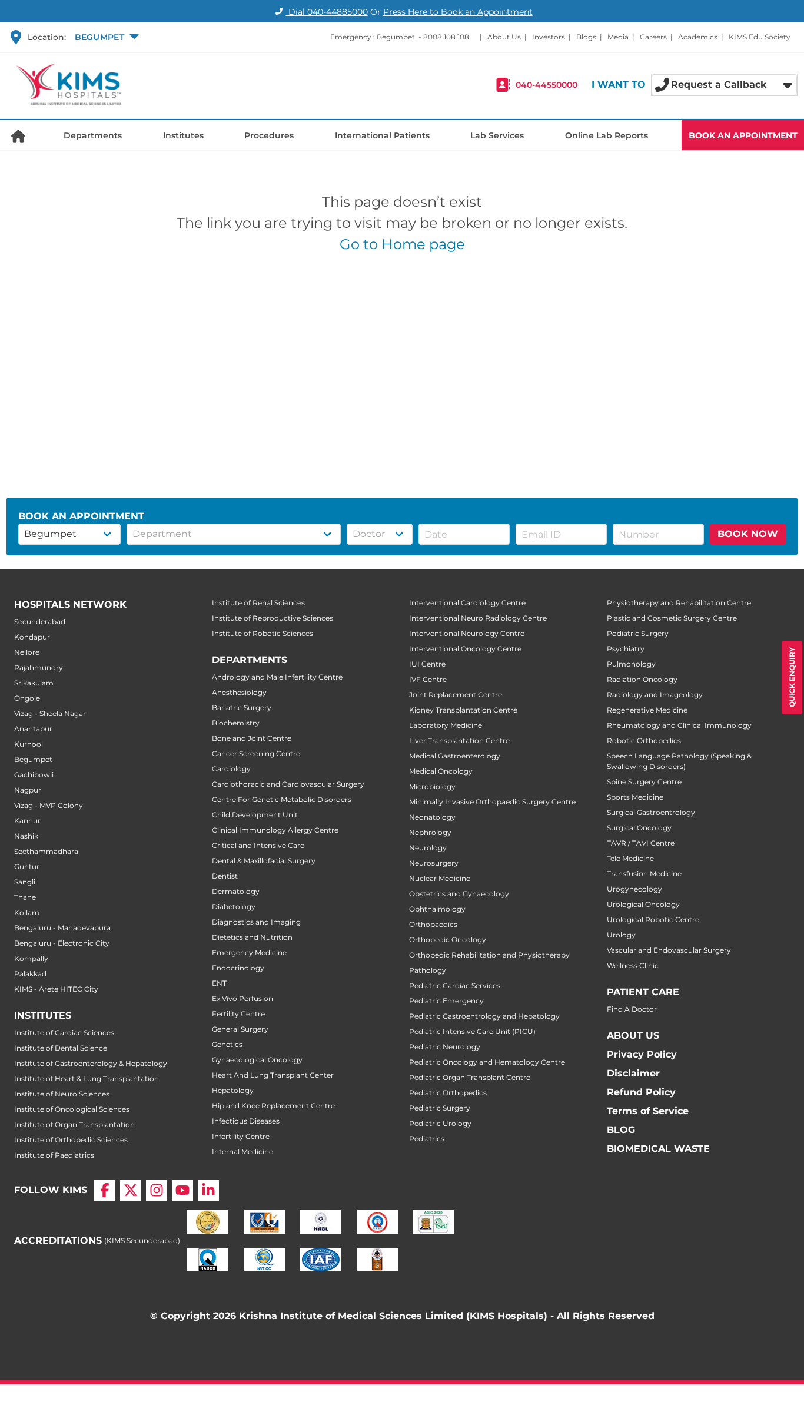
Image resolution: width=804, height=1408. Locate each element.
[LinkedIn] (208, 1190)
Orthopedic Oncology (447, 939)
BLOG (621, 1129)
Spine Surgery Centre (644, 781)
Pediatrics (426, 1138)
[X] (130, 1190)
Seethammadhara (46, 851)
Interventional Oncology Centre (465, 648)
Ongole (27, 698)
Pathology (427, 970)
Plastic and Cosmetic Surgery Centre (672, 618)
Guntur (26, 866)
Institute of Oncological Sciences (71, 1109)
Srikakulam (34, 682)
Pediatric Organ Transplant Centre (469, 1077)
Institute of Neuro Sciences (61, 1093)
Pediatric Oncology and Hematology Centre (487, 1062)
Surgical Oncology (639, 827)
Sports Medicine (635, 797)
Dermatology (236, 891)
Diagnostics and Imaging (256, 921)
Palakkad (30, 973)
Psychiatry (625, 648)
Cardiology (231, 768)
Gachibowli (34, 774)
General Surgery (240, 1029)
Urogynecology (634, 888)
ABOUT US (633, 1035)
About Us (504, 36)
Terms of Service (648, 1111)
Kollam (26, 912)
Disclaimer (633, 1073)
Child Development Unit (255, 814)
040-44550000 (546, 84)
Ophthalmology (437, 909)
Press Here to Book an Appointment (458, 11)
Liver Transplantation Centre (459, 740)
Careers (653, 36)
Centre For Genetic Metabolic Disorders (281, 799)
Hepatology (233, 1090)
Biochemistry (236, 722)
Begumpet (33, 759)
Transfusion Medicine (644, 873)
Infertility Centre (241, 1136)
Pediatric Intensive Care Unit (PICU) (472, 1031)
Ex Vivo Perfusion (242, 998)
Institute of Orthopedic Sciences (71, 1139)
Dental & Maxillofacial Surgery (263, 860)
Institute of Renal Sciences (258, 602)
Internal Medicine (242, 1151)
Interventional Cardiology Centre (467, 602)
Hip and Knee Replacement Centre (273, 1105)
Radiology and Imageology (655, 694)
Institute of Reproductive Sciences (272, 618)
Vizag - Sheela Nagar (50, 713)
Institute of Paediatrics (54, 1155)
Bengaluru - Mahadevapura (62, 927)
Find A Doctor (632, 1009)
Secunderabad (39, 621)
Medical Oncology (441, 771)
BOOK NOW (747, 533)
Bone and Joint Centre (251, 738)
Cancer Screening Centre (256, 753)
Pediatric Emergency (446, 1000)
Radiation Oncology (642, 679)
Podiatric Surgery (638, 633)
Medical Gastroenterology (454, 755)
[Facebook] (104, 1190)
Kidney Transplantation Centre (463, 709)
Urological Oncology (643, 904)
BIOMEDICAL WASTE (658, 1148)
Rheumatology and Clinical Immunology (679, 725)
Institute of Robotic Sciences (262, 633)
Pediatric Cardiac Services (454, 985)
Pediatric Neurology (444, 1046)
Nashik (26, 835)
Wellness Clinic (633, 965)
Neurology (428, 847)
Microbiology (432, 786)
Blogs (586, 36)
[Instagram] (156, 1190)
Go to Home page (402, 244)
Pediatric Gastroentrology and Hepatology (484, 1016)
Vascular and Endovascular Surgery (669, 950)
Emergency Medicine (249, 952)
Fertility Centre (238, 1013)
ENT (219, 983)
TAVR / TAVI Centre (641, 843)
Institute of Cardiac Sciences (64, 1032)
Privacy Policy (642, 1054)
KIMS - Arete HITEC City (56, 989)
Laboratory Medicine (445, 725)
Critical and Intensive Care (258, 845)
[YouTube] (182, 1190)
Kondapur (32, 636)
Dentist (225, 876)
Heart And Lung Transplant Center (273, 1075)
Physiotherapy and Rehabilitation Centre (679, 602)
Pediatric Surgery (439, 1108)
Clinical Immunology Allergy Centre (275, 830)
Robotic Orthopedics (644, 740)
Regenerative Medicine (647, 709)
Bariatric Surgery (241, 707)
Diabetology (233, 906)
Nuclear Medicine (439, 878)
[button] (105, 37)
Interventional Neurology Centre (466, 633)
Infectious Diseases (246, 1121)
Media (618, 36)
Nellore (26, 652)
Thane (25, 897)
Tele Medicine (630, 858)
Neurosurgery (434, 863)
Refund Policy (641, 1092)
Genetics (227, 1044)
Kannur (27, 820)
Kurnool (28, 744)
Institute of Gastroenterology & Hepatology (90, 1063)
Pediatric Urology (440, 1123)
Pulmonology (631, 664)
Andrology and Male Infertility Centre (277, 676)
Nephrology (430, 832)
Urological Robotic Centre (653, 919)
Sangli (24, 881)
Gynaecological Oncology (257, 1059)
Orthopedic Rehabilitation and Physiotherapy (489, 954)
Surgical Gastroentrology (651, 812)
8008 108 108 (446, 36)
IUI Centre (427, 664)
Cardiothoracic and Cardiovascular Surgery (288, 784)
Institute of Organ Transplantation (74, 1124)
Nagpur (27, 790)
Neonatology (432, 817)
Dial (327, 11)
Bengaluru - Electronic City (61, 943)
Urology (621, 934)
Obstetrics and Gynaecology (459, 893)
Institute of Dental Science (60, 1047)
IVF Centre (428, 679)
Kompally (31, 958)
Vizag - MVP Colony (48, 805)
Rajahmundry (38, 667)
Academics (697, 36)
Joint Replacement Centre (455, 694)
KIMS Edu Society (759, 36)
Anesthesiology (239, 692)
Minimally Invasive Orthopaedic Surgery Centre (492, 801)
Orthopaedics (433, 924)
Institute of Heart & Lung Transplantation (86, 1078)
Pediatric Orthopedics (448, 1092)
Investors (548, 36)
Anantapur (33, 728)
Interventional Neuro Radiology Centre (478, 618)
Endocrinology (238, 967)
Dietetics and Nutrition (252, 937)
